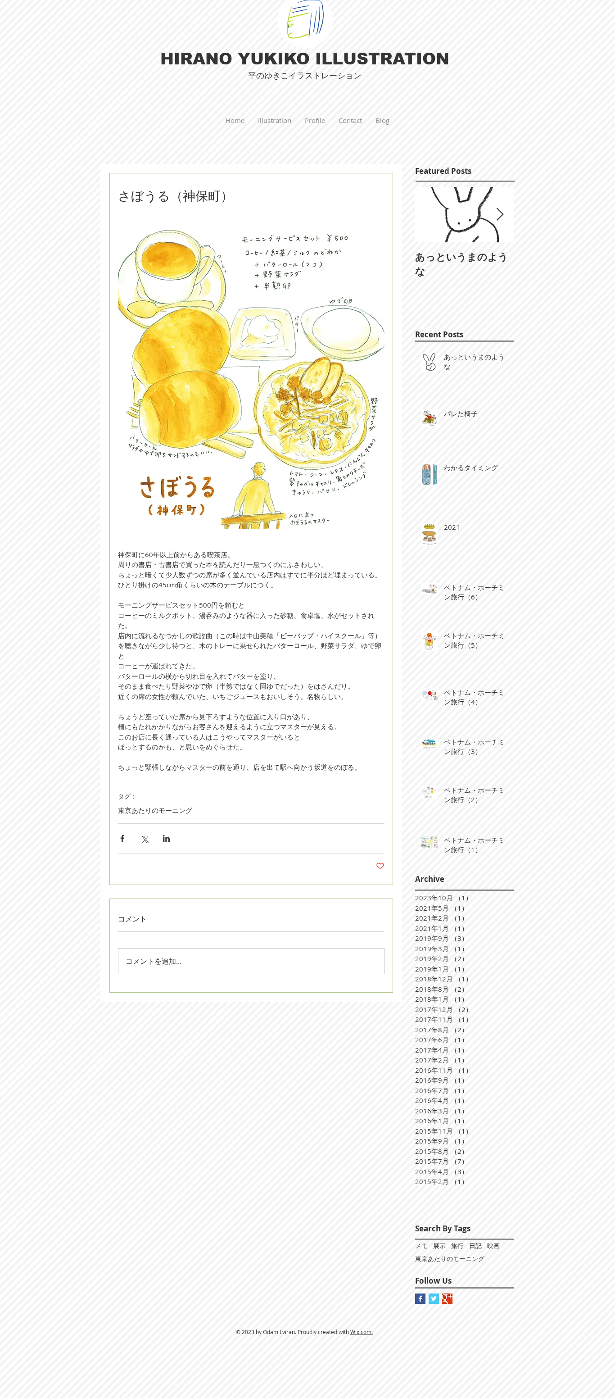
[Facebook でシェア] (122, 838)
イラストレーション (325, 75)
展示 (439, 1245)
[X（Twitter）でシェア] (144, 838)
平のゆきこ (268, 75)
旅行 (457, 1245)
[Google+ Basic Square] (447, 1299)
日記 (475, 1245)
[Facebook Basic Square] (420, 1299)
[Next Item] (500, 215)
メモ (421, 1245)
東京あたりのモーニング (155, 810)
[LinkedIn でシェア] (166, 838)
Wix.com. (361, 1331)
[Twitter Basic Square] (434, 1299)
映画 (493, 1245)
